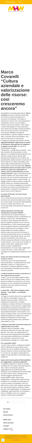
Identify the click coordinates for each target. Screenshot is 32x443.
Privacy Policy (17, 438)
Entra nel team (10, 2)
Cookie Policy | (24, 438)
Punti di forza (8, 415)
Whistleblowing (15, 440)
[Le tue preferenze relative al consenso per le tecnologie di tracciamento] (2, 440)
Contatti (6, 426)
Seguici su (7, 429)
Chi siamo (6, 409)
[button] (16, 17)
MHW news (7, 420)
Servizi (5, 412)
